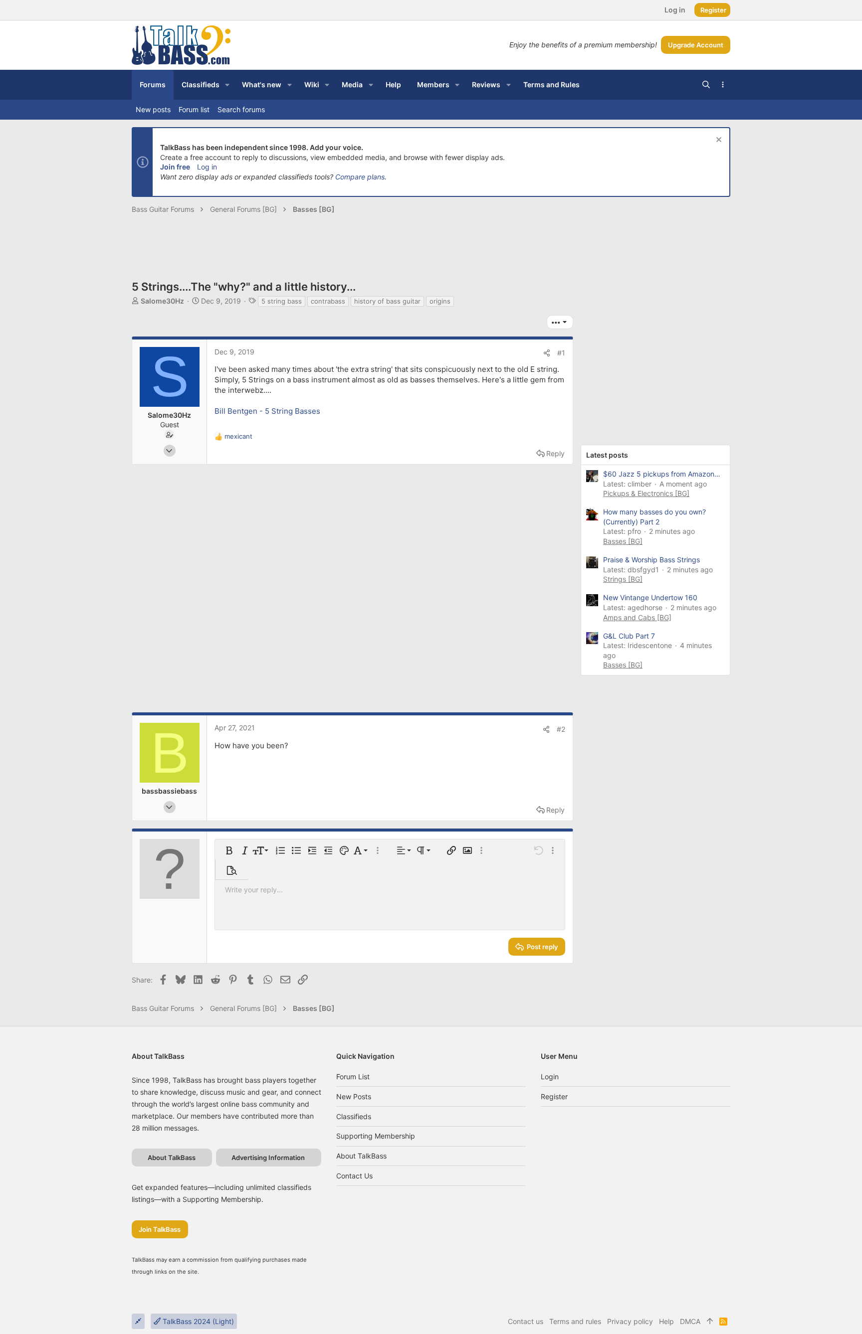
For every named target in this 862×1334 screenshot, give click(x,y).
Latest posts (607, 455)
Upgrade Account (695, 45)
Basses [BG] (623, 541)
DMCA (690, 1321)
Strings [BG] (623, 579)
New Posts (353, 1096)
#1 (561, 352)
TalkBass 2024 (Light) (197, 1321)
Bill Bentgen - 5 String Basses (267, 411)
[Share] (547, 353)
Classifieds (353, 1116)
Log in (207, 167)
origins (440, 301)
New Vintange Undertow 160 (650, 597)
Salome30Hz (162, 301)
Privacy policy (630, 1321)
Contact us (354, 1175)
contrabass (328, 301)
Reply (555, 453)
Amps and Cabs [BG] (637, 617)
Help (666, 1321)
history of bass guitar (387, 301)
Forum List (353, 1076)
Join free (175, 167)
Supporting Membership (375, 1136)
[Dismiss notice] (717, 141)
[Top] (709, 1322)
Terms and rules (575, 1321)
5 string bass (281, 301)
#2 (561, 729)
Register (554, 1096)
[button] (227, 84)
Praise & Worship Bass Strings (651, 559)
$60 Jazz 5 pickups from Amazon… (661, 474)
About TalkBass (361, 1156)
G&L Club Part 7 (629, 636)
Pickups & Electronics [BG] (646, 493)
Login (550, 1076)
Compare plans (360, 176)
